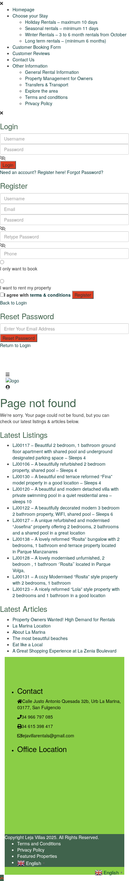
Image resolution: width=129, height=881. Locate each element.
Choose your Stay (30, 16)
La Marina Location (32, 625)
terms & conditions (50, 295)
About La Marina (29, 632)
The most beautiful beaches (40, 638)
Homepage (23, 9)
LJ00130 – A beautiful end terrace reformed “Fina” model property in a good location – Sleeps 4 (62, 479)
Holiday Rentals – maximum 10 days (61, 22)
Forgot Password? (85, 172)
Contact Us (23, 59)
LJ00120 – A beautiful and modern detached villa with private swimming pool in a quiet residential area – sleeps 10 (66, 495)
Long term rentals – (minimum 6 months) (65, 41)
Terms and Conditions (39, 843)
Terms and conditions (46, 97)
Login (8, 165)
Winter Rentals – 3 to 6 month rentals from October (75, 34)
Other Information (30, 66)
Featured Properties (37, 856)
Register (83, 295)
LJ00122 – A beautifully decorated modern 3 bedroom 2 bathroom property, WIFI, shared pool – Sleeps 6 (66, 511)
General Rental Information (52, 72)
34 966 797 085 (37, 717)
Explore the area (41, 91)
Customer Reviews (31, 53)
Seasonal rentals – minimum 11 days (61, 28)
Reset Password (19, 338)
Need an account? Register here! (33, 172)
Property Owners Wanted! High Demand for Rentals (64, 619)
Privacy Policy (38, 103)
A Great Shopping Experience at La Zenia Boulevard (64, 651)
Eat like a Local (28, 644)
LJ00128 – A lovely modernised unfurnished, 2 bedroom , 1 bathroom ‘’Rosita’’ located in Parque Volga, (62, 564)
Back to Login (13, 303)
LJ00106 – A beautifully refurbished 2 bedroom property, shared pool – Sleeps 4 (59, 467)
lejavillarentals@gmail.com (48, 735)
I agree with (37, 295)
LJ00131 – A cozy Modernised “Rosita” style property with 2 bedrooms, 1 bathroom (65, 579)
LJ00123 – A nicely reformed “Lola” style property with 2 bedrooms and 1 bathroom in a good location (66, 592)
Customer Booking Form (37, 47)
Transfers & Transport (46, 84)
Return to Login (15, 345)
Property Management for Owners (59, 78)
